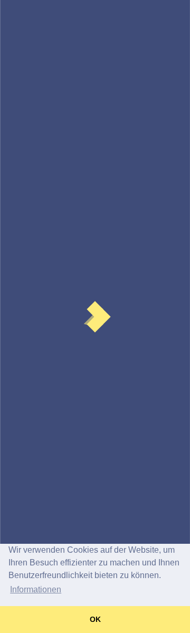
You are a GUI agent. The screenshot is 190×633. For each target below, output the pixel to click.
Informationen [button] (35, 589)
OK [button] (95, 619)
